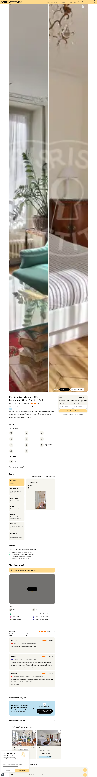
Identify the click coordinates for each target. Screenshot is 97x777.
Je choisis (8, 770)
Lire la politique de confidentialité (10, 766)
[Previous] (11, 198)
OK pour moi (22, 770)
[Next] (85, 198)
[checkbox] (83, 6)
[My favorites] (79, 2)
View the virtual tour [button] (49, 476)
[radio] (42, 640)
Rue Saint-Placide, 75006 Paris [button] (18, 403)
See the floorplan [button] (37, 476)
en (89, 2)
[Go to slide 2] (24, 743)
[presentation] (53, 2)
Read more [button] (31, 554)
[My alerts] (82, 2)
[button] (2, 774)
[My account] (94, 2)
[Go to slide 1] (23, 743)
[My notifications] (86, 2)
